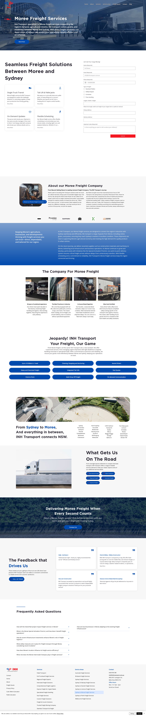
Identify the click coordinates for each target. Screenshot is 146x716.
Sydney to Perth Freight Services (84, 695)
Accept (139, 713)
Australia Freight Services (82, 673)
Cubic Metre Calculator (13, 691)
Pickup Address (87, 110)
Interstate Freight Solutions (45, 682)
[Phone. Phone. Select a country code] (86, 82)
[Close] (144, 713)
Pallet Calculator (11, 695)
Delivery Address (88, 117)
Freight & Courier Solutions (44, 702)
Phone (88, 79)
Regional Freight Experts (44, 679)
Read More (102, 566)
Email (88, 72)
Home (8, 679)
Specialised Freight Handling (45, 692)
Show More (10, 103)
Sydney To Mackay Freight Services (85, 682)
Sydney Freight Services (82, 679)
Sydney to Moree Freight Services (84, 692)
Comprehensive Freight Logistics (46, 686)
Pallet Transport (41, 673)
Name (88, 65)
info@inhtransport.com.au (116, 675)
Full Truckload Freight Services (45, 676)
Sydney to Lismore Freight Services (85, 689)
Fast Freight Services (43, 695)
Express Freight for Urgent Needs (46, 689)
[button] (98, 4)
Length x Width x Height (90, 100)
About (8, 682)
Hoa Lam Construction (64, 579)
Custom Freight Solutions (44, 699)
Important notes (90, 124)
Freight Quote (10, 685)
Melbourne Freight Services (83, 699)
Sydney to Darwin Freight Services (85, 686)
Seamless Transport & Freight (45, 708)
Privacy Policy (10, 688)
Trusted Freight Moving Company (46, 705)
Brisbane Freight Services (82, 676)
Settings (132, 713)
